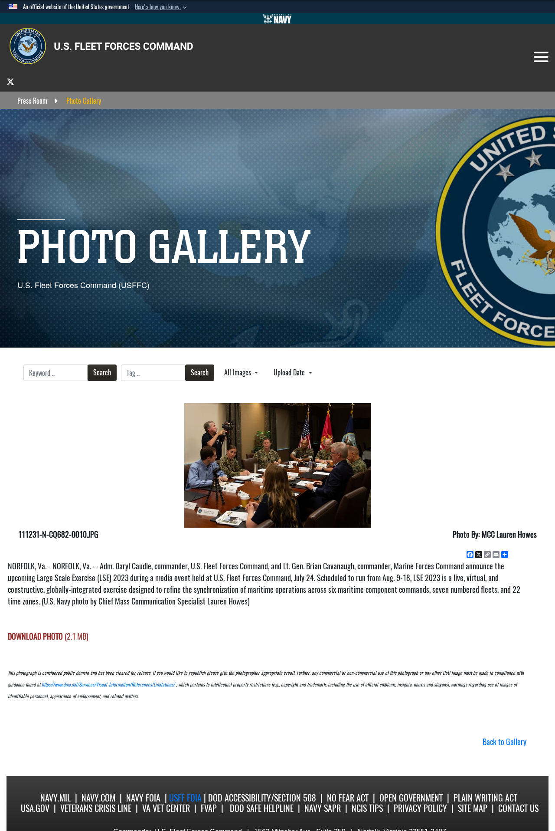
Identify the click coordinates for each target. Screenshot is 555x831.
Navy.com (98, 798)
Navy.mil (55, 798)
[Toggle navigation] (541, 56)
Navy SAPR (322, 808)
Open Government (411, 798)
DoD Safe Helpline (262, 808)
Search (102, 372)
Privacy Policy (420, 808)
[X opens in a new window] (10, 81)
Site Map (472, 808)
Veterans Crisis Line (95, 808)
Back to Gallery (504, 741)
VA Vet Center (166, 808)
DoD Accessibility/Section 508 (262, 798)
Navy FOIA (143, 798)
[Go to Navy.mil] (277, 18)
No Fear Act (348, 798)
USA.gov (35, 808)
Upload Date (290, 372)
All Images (238, 372)
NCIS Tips (367, 808)
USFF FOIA (186, 798)
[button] (162, 7)
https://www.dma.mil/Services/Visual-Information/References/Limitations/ (108, 684)
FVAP (209, 808)
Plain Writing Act (485, 798)
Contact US (518, 808)
